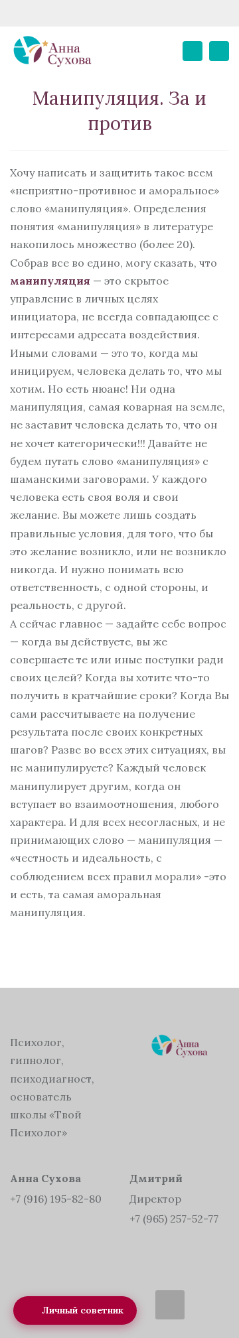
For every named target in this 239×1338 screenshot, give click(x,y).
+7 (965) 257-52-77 (173, 1218)
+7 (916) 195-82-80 (56, 1198)
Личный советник (82, 1310)
